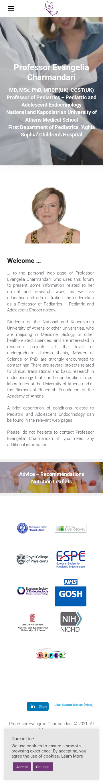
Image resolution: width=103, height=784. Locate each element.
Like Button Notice (68, 704)
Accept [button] (22, 767)
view (88, 704)
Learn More (72, 756)
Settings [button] (42, 767)
